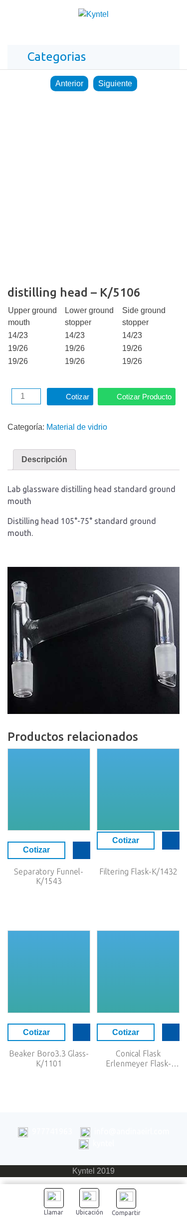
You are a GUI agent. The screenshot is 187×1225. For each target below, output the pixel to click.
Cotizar (77, 396)
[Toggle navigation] (169, 16)
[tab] (44, 459)
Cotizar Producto (144, 396)
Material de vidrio (76, 427)
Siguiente (115, 83)
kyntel (103, 1143)
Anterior (69, 83)
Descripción (44, 459)
